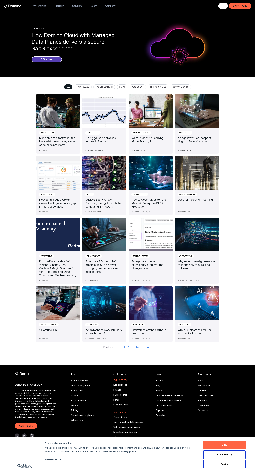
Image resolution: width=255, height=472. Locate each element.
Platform (59, 5)
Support (160, 410)
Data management (81, 385)
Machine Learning (104, 87)
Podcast (160, 390)
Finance (117, 389)
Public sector (120, 394)
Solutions (77, 5)
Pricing (74, 410)
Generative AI (120, 417)
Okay (224, 445)
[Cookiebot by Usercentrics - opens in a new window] (25, 466)
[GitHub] (32, 435)
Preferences (51, 459)
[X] (17, 435)
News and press (206, 395)
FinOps (74, 405)
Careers (202, 390)
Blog (158, 385)
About (201, 380)
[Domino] (37, 373)
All (68, 87)
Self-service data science (126, 426)
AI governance (78, 400)
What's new (77, 420)
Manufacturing (120, 404)
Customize (222, 454)
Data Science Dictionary (168, 400)
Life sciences (120, 384)
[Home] (12, 6)
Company (110, 5)
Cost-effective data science (128, 421)
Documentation (164, 405)
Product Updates (158, 87)
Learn (94, 5)
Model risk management (125, 431)
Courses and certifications (169, 395)
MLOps (122, 87)
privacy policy (128, 451)
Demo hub (161, 415)
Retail (116, 399)
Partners (202, 400)
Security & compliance (82, 415)
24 (137, 347)
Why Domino (39, 5)
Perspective (137, 87)
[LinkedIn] (24, 435)
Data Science (83, 87)
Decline (224, 464)
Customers (203, 405)
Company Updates (180, 87)
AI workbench (78, 390)
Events (159, 380)
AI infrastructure (79, 380)
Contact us (204, 410)
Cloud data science (123, 436)
